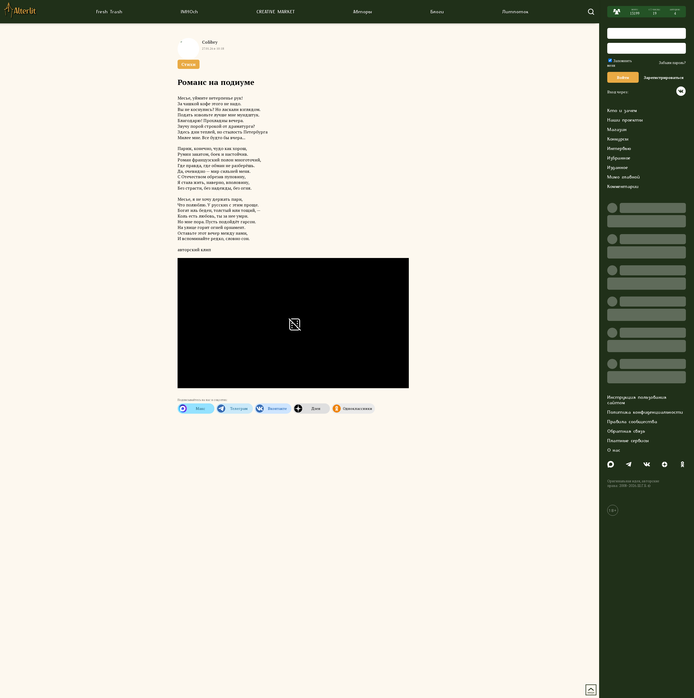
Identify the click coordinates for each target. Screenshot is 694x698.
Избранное (619, 158)
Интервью (619, 148)
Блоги (437, 11)
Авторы (362, 11)
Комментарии (623, 186)
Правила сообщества (632, 421)
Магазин (617, 129)
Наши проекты (625, 120)
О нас (613, 450)
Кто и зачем (622, 110)
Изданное (617, 167)
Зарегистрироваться (664, 77)
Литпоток (515, 11)
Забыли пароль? (672, 62)
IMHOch (189, 11)
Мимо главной (623, 177)
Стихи (188, 64)
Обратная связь (626, 431)
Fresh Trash (109, 11)
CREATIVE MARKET (275, 11)
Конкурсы (617, 139)
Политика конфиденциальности (645, 412)
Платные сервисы (628, 440)
